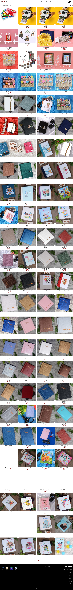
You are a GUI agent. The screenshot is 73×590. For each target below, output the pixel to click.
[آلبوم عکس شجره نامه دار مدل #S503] (64, 458)
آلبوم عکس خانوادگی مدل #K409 (8, 334)
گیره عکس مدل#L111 (64, 113)
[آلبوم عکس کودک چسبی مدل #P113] (27, 502)
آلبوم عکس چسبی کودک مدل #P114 (46, 511)
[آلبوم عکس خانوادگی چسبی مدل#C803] (27, 281)
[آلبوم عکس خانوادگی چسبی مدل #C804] (9, 237)
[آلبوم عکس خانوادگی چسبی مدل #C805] (64, 259)
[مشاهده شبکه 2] (11, 5)
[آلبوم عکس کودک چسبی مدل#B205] (9, 546)
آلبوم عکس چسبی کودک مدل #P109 (27, 202)
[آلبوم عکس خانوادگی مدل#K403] (64, 436)
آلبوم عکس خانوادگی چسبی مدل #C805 (64, 268)
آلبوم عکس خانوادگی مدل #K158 (8, 357)
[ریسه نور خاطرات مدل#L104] (46, 38)
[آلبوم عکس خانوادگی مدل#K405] (27, 436)
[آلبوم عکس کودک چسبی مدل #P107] (64, 546)
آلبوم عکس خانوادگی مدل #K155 (64, 357)
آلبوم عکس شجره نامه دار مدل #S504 (46, 467)
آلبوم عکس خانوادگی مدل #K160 (45, 379)
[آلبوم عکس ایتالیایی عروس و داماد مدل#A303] (64, 126)
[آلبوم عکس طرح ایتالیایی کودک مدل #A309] (27, 148)
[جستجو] (6, 2)
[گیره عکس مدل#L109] (27, 82)
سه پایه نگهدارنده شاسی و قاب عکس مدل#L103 (45, 69)
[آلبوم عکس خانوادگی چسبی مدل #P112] (9, 259)
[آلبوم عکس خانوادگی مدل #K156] (46, 347)
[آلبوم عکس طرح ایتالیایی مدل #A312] (27, 170)
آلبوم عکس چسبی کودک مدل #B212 (46, 224)
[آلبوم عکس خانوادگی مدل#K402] (9, 414)
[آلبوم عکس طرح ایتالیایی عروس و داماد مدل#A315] (46, 480)
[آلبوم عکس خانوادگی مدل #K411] (27, 414)
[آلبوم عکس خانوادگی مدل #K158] (9, 347)
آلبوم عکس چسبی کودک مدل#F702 (64, 511)
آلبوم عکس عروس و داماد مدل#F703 (9, 489)
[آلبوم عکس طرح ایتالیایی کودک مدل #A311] (64, 170)
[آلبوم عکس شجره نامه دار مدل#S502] (9, 458)
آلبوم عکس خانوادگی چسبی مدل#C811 (8, 312)
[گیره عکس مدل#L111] (64, 104)
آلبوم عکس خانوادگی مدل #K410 (45, 423)
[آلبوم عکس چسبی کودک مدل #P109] (27, 192)
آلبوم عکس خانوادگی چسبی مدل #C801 (64, 246)
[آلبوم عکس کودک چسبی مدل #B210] (9, 502)
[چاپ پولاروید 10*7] (46, 16)
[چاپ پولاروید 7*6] (27, 16)
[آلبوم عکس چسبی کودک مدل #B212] (46, 214)
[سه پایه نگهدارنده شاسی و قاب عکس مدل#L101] (9, 38)
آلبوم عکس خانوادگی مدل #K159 (64, 379)
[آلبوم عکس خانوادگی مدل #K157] (27, 347)
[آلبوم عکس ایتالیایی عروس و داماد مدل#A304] (46, 126)
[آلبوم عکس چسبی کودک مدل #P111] (9, 214)
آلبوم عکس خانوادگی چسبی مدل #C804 (8, 246)
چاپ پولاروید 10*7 (46, 25)
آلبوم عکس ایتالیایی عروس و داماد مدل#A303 (64, 135)
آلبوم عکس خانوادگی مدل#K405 (27, 445)
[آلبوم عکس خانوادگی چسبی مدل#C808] (64, 303)
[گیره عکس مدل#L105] (9, 60)
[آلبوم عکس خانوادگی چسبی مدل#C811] (9, 303)
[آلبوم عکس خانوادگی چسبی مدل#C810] (27, 303)
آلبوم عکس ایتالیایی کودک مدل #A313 (27, 268)
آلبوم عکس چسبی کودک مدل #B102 (64, 224)
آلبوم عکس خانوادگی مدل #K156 (45, 357)
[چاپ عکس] (9, 14)
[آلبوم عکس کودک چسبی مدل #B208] (46, 524)
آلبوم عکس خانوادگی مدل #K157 (27, 357)
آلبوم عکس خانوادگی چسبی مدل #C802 (45, 246)
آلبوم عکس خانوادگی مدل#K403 (64, 445)
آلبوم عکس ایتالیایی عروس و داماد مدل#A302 (9, 113)
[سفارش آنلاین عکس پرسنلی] (27, 36)
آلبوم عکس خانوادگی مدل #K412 (64, 401)
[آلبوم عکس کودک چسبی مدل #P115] (46, 281)
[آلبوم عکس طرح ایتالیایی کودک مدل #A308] (46, 148)
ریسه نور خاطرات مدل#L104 (46, 47)
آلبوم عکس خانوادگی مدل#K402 (8, 423)
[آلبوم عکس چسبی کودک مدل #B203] (27, 214)
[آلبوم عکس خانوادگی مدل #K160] (46, 369)
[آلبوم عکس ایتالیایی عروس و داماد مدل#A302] (9, 104)
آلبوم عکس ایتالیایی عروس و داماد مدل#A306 (64, 157)
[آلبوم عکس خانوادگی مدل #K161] (27, 369)
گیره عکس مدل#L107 (64, 91)
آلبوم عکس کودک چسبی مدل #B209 (64, 533)
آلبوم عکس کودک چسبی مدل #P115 (46, 290)
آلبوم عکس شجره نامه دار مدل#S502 (9, 467)
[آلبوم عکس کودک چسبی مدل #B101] (9, 524)
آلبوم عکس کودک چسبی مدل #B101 (9, 533)
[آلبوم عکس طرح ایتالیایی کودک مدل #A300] (64, 281)
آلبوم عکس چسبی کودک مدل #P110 (46, 202)
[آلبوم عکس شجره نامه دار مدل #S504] (46, 458)
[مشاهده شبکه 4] (9, 5)
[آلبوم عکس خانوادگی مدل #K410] (46, 414)
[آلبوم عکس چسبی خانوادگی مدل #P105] (9, 170)
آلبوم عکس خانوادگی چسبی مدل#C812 (64, 334)
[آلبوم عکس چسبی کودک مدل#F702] (64, 502)
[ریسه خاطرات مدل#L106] (64, 38)
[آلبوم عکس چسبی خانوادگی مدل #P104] (27, 104)
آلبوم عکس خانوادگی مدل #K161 (27, 379)
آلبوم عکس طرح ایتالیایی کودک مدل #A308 (46, 157)
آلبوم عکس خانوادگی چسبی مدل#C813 (45, 334)
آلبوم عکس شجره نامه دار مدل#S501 (27, 467)
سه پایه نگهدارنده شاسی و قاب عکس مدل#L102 (64, 69)
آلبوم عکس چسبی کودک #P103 (45, 113)
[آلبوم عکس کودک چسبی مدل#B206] (27, 546)
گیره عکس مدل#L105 (8, 69)
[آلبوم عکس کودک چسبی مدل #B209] (64, 524)
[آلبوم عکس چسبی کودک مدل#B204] (9, 192)
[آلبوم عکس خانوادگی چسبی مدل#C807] (9, 281)
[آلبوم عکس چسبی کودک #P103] (46, 104)
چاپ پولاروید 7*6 (27, 25)
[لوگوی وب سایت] (70, 1)
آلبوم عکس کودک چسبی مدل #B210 (9, 511)
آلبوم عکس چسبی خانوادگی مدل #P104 (27, 113)
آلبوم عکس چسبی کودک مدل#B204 (9, 202)
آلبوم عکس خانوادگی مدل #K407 (8, 401)
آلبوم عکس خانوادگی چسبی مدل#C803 (27, 290)
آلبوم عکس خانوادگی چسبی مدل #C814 (27, 246)
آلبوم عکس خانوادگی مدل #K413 (45, 401)
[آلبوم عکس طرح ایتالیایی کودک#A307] (46, 170)
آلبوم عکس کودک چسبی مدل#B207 (27, 533)
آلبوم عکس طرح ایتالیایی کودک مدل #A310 (9, 157)
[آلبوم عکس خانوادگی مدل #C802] (27, 325)
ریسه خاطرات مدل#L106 (64, 47)
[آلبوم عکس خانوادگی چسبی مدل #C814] (27, 237)
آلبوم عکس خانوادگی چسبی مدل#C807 (8, 290)
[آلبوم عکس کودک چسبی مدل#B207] (27, 524)
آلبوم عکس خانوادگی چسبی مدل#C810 (27, 312)
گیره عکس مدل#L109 (27, 91)
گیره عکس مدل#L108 (45, 91)
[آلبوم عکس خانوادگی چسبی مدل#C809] (46, 303)
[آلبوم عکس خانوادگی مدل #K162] (9, 369)
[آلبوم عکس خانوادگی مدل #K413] (46, 392)
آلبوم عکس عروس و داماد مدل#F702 (27, 489)
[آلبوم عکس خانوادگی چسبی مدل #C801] (64, 237)
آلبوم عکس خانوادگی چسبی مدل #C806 (45, 268)
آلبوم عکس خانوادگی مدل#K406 (8, 445)
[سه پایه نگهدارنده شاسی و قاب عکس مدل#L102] (64, 60)
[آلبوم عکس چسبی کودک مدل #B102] (64, 214)
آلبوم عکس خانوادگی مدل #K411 (27, 423)
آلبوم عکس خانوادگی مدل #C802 (27, 334)
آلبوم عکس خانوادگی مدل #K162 (8, 379)
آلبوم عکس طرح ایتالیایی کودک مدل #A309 (27, 157)
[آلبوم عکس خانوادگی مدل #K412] (64, 392)
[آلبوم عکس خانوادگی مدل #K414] (27, 392)
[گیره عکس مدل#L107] (64, 82)
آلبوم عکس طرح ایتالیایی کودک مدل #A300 (64, 290)
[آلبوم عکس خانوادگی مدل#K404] (46, 436)
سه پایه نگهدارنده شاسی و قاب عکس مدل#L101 (9, 47)
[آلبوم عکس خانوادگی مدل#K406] (9, 436)
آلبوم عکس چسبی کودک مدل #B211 (64, 202)
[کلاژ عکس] (27, 60)
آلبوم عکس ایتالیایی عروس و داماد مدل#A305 (27, 135)
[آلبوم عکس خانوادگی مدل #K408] (64, 414)
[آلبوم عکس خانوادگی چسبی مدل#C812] (64, 325)
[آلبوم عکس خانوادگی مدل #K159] (64, 369)
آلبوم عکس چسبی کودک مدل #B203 (27, 224)
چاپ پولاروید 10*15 (64, 25)
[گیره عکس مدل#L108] (46, 82)
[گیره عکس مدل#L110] (9, 82)
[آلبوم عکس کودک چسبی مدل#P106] (46, 546)
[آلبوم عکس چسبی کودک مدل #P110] (46, 192)
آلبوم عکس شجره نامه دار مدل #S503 (64, 467)
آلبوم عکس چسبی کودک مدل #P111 (9, 224)
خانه (72, 5)
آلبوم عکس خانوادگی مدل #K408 (64, 423)
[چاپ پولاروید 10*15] (64, 16)
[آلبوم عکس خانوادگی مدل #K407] (9, 392)
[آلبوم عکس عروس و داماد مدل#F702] (27, 480)
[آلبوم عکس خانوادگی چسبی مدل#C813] (46, 325)
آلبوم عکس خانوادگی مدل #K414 (27, 401)
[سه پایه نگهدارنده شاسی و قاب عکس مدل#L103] (46, 60)
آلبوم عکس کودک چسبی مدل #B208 (46, 533)
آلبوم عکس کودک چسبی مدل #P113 (27, 511)
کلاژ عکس (27, 69)
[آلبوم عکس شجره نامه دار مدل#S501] (27, 458)
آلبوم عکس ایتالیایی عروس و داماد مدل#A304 (46, 135)
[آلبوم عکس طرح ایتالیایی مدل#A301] (64, 480)
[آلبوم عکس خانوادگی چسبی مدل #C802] (46, 237)
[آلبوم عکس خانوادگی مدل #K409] (9, 325)
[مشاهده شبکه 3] (10, 5)
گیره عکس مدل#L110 (8, 91)
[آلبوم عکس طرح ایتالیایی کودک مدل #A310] (9, 148)
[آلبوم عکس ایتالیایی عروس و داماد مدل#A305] (27, 126)
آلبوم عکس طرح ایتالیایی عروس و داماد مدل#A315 (45, 489)
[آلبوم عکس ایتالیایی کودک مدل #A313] (27, 259)
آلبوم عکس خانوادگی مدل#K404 (45, 445)
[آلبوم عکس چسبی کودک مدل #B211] (64, 192)
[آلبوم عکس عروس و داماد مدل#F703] (9, 480)
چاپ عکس (9, 21)
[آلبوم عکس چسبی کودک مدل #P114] (46, 502)
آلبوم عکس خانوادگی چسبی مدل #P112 (8, 268)
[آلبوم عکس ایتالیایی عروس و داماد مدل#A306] (64, 148)
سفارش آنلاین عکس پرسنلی (27, 43)
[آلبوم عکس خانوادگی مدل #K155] (64, 347)
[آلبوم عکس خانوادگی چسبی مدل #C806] (46, 259)
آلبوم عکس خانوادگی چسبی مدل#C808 (64, 312)
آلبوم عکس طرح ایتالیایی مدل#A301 (64, 489)
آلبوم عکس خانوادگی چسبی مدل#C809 (45, 312)
